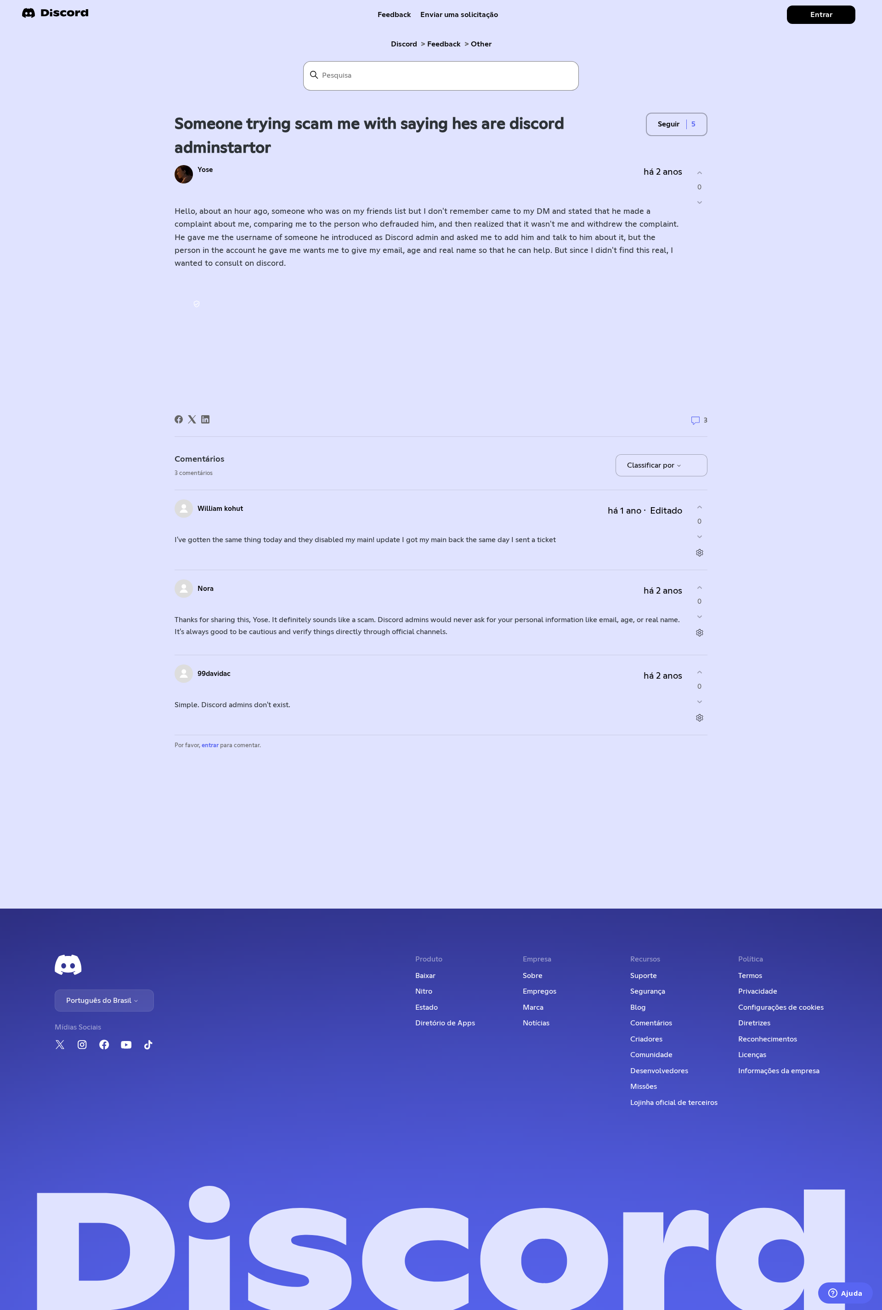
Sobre (533, 975)
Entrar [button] (821, 14)
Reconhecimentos (767, 1039)
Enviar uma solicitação (459, 14)
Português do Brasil (99, 1000)
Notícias (536, 1023)
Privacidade (757, 991)
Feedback (394, 14)
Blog (638, 1007)
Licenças (752, 1054)
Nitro (423, 991)
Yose (205, 169)
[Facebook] (179, 419)
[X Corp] (192, 419)
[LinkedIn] (205, 419)
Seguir (668, 124)
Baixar (425, 975)
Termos (750, 975)
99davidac (214, 673)
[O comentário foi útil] (699, 507)
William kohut (220, 508)
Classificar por (651, 465)
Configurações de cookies (781, 1007)
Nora (206, 588)
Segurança (647, 991)
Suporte (643, 975)
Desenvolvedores (659, 1071)
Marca (533, 1007)
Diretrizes (754, 1023)
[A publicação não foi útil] (699, 202)
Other (481, 44)
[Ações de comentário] (699, 552)
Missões (643, 1086)
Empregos (539, 991)
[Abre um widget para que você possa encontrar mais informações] (845, 1293)
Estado (426, 1007)
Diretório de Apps (445, 1023)
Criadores (646, 1039)
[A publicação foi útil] (699, 173)
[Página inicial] (55, 15)
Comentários (651, 1023)
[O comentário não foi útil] (699, 536)
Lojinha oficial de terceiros (674, 1102)
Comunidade (651, 1054)
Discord (404, 44)
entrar (210, 746)
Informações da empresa (779, 1071)
